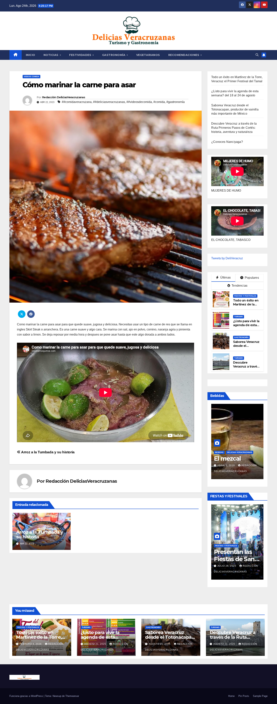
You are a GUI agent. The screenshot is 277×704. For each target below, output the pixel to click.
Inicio (30, 55)
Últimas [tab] (225, 277)
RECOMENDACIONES (184, 55)
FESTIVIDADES (80, 55)
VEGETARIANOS (148, 55)
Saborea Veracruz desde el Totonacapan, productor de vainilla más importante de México (235, 109)
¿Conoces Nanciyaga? (227, 141)
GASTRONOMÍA (114, 55)
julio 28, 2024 (227, 465)
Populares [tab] (251, 277)
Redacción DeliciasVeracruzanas (63, 97)
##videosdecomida (139, 102)
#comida (159, 102)
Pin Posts (243, 696)
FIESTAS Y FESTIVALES (245, 296)
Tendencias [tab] (239, 285)
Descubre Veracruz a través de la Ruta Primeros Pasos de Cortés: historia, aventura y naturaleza (234, 127)
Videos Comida (31, 76)
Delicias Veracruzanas (239, 445)
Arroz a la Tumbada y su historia (48, 452)
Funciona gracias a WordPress (26, 696)
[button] (257, 54)
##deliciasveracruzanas (109, 102)
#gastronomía (175, 102)
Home (231, 696)
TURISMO (238, 317)
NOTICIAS (51, 55)
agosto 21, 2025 (95, 644)
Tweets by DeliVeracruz (227, 258)
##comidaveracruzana (77, 102)
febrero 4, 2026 (228, 560)
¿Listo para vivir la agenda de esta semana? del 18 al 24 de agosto (246, 327)
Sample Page (260, 696)
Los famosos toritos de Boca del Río (235, 459)
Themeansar (72, 696)
